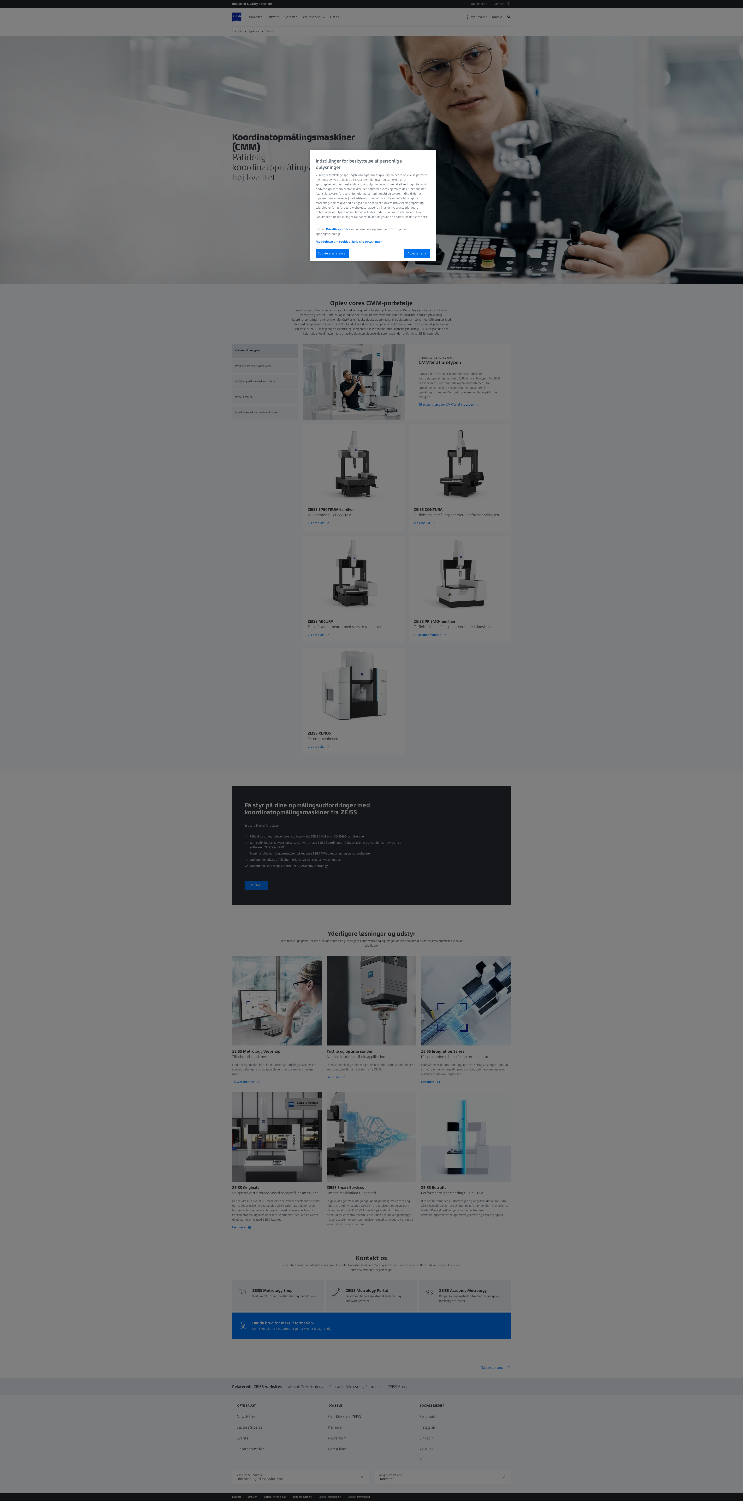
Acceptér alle (416, 253)
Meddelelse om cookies (333, 241)
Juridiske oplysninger (367, 241)
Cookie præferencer (332, 253)
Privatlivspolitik (337, 229)
